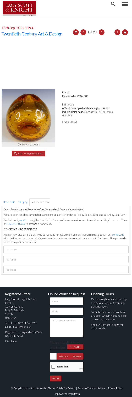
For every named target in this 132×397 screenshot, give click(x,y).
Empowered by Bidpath (67, 393)
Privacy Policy (115, 388)
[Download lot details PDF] (117, 32)
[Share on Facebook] (82, 121)
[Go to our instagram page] (96, 121)
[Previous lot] (83, 32)
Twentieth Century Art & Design (32, 33)
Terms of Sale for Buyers (62, 388)
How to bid (9, 201)
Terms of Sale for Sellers (91, 388)
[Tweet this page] (89, 121)
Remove (77, 356)
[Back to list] (76, 32)
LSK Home (11, 341)
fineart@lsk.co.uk (21, 326)
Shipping (23, 201)
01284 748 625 (16, 223)
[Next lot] (101, 32)
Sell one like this (40, 201)
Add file (77, 346)
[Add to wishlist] (125, 32)
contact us (118, 234)
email (22, 220)
